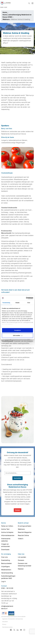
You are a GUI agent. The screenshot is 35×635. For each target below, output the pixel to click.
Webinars (21, 529)
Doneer (17, 510)
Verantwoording (7, 573)
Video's (20, 539)
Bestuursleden (6, 563)
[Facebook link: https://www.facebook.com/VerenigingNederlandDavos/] (11, 630)
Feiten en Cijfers (7, 526)
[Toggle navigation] (32, 3)
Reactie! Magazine (24, 532)
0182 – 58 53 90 (7, 588)
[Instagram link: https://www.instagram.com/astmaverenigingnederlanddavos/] (24, 630)
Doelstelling (5, 560)
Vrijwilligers (5, 566)
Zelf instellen (16, 335)
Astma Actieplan (7, 532)
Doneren (21, 560)
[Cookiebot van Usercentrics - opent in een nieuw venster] (26, 298)
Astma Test (5, 529)
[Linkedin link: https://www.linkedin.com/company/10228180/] (18, 630)
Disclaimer (5, 621)
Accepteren (17, 330)
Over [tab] (28, 302)
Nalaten (21, 569)
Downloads (5, 549)
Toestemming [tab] (6, 302)
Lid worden (22, 557)
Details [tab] (18, 302)
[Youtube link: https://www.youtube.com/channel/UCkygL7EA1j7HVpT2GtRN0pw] (21, 630)
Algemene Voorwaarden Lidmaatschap (12, 619)
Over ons (4, 557)
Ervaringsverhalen (24, 526)
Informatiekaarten (7, 535)
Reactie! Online (23, 535)
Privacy (4, 624)
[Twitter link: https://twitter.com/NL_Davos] (14, 630)
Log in (3, 581)
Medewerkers (6, 570)
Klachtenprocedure (7, 627)
